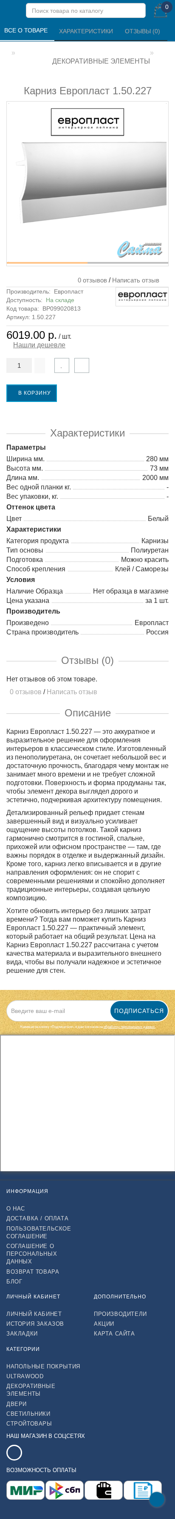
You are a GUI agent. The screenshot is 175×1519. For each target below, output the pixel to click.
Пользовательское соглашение (38, 1232)
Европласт (68, 291)
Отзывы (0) (143, 31)
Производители (120, 1314)
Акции (104, 1324)
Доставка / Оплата (37, 1218)
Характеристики (87, 31)
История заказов (35, 1324)
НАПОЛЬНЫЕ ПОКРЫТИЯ (43, 1366)
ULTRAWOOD (24, 1376)
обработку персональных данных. (129, 1027)
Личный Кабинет (34, 1314)
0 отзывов (90, 280)
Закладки (22, 1333)
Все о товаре (26, 30)
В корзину (34, 393)
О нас (15, 1208)
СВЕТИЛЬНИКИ (28, 1414)
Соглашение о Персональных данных (31, 1254)
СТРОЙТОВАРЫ (29, 1423)
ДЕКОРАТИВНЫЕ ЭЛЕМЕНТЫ (30, 1390)
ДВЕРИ (16, 1404)
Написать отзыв (135, 280)
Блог (14, 1281)
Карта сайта (114, 1333)
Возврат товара (32, 1272)
